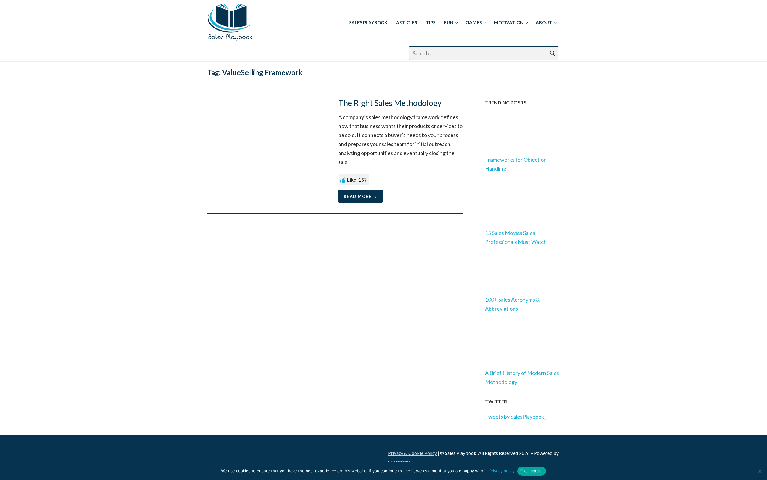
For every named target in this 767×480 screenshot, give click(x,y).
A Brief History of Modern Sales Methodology (522, 377)
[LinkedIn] (216, 456)
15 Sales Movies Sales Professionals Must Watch (516, 237)
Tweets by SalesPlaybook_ (515, 416)
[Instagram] (244, 53)
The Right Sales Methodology (390, 103)
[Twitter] (259, 53)
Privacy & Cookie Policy (412, 453)
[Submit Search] (552, 53)
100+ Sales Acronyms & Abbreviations (512, 304)
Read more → (360, 196)
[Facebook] (229, 53)
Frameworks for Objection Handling (516, 164)
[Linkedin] (215, 53)
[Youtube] (274, 53)
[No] (760, 471)
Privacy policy (501, 470)
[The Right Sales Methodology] (267, 150)
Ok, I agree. (531, 470)
